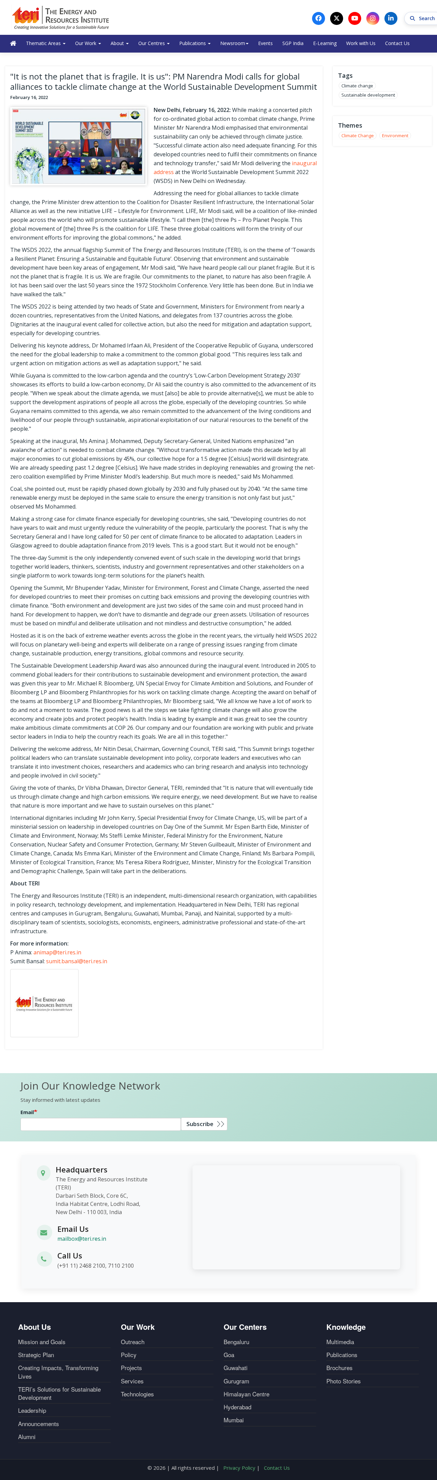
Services (132, 1381)
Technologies (137, 1394)
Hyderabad (237, 1407)
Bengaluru (236, 1342)
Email (27, 1112)
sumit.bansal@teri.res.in (76, 961)
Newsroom (232, 43)
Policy (129, 1355)
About (118, 43)
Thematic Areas (44, 43)
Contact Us (397, 43)
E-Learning (325, 43)
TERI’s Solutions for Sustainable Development (59, 1393)
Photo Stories (343, 1381)
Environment (395, 135)
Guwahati (236, 1368)
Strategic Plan (36, 1355)
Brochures (339, 1368)
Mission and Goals (42, 1342)
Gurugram (236, 1381)
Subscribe (199, 1124)
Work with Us (361, 43)
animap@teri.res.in (57, 952)
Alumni (27, 1437)
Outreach (132, 1342)
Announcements (38, 1424)
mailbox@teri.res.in (81, 1238)
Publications (193, 43)
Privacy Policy (239, 1467)
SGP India (293, 43)
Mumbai (234, 1420)
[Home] (61, 17)
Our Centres (152, 43)
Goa (229, 1355)
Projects (131, 1368)
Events (265, 43)
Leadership (32, 1410)
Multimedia (340, 1342)
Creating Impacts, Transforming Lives (58, 1372)
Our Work (86, 43)
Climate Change (357, 135)
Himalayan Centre (246, 1394)
